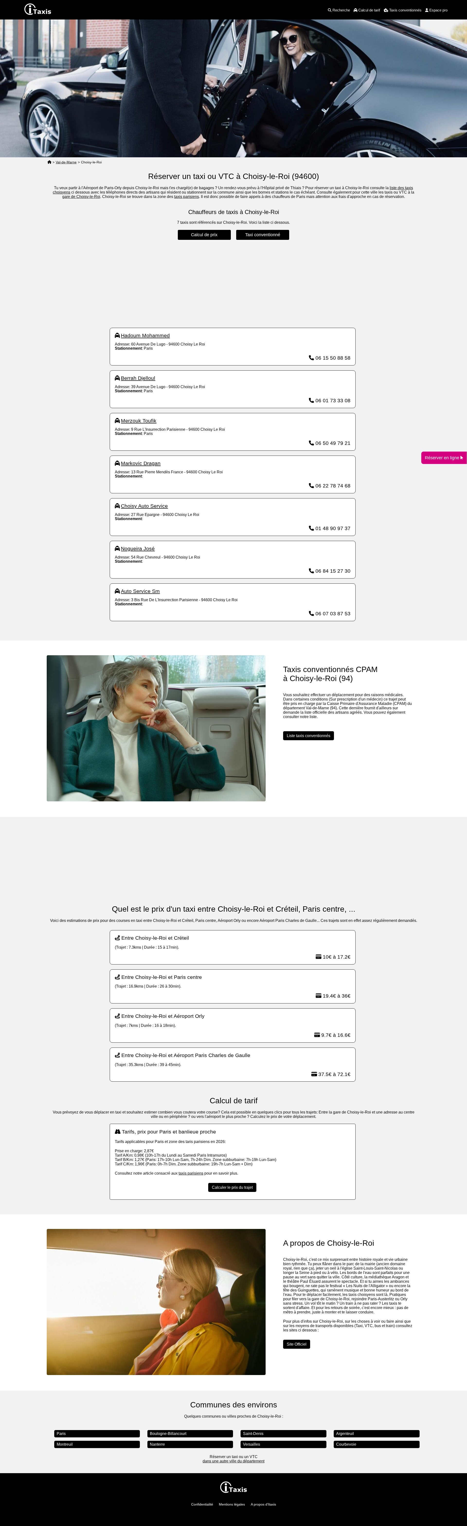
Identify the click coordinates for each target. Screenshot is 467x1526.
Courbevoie (346, 1444)
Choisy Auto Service (144, 506)
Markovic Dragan (141, 463)
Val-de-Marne (66, 162)
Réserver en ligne (442, 457)
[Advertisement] (233, 284)
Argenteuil (345, 1434)
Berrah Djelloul (138, 378)
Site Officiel (296, 1344)
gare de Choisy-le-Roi (81, 197)
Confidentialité (202, 1504)
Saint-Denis (253, 1434)
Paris (61, 1434)
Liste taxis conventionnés (308, 736)
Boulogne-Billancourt (168, 1434)
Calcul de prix (204, 234)
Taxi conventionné (262, 234)
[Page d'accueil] (49, 162)
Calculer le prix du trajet (232, 1187)
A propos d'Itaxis (263, 1504)
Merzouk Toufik (138, 420)
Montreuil (65, 1444)
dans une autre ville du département (233, 1461)
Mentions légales (232, 1504)
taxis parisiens (186, 197)
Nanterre (157, 1444)
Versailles (251, 1444)
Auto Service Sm (140, 591)
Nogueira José (138, 548)
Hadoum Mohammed (145, 335)
